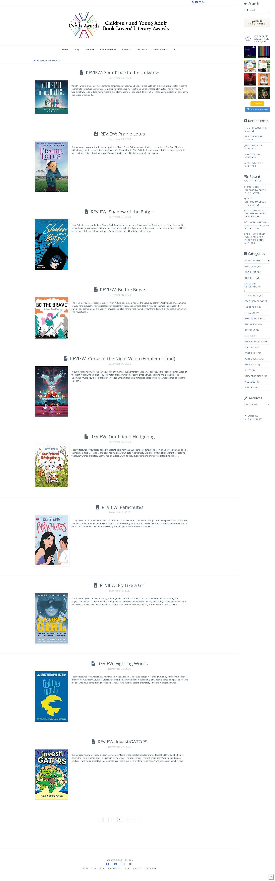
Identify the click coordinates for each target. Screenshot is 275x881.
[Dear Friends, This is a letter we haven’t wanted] (264, 52)
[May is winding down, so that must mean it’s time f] (250, 66)
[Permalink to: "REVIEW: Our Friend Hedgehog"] (51, 465)
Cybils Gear (151, 868)
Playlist (249, 347)
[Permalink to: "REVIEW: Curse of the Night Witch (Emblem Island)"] (51, 391)
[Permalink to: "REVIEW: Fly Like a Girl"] (51, 618)
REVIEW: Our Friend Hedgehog (123, 436)
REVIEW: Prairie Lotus (122, 134)
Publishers (251, 358)
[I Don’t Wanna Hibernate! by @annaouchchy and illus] (264, 79)
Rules (247, 370)
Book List (250, 272)
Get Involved (114, 868)
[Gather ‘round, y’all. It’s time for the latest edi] (264, 66)
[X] (197, 2)
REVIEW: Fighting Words (123, 663)
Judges (248, 330)
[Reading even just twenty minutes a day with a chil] (250, 52)
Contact (137, 868)
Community (251, 295)
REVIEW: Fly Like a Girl (122, 585)
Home (85, 868)
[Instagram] (204, 2)
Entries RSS (253, 415)
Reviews (249, 364)
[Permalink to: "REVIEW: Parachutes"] (51, 540)
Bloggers (250, 266)
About (102, 868)
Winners (249, 387)
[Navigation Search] (175, 51)
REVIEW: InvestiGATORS (123, 741)
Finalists (250, 312)
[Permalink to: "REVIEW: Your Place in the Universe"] (51, 97)
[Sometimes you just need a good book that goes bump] (250, 79)
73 (133, 819)
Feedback (250, 307)
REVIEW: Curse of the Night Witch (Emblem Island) (122, 358)
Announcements (254, 260)
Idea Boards (252, 318)
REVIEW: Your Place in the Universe (122, 72)
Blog (93, 868)
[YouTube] (200, 2)
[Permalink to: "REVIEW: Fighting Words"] (51, 696)
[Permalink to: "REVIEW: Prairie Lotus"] (51, 167)
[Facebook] (193, 2)
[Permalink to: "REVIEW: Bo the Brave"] (51, 317)
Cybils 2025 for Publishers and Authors (256, 225)
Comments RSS (255, 419)
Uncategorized (253, 376)
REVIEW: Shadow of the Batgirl (122, 212)
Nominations (252, 341)
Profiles (249, 353)
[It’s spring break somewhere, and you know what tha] (250, 93)
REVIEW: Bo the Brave (122, 289)
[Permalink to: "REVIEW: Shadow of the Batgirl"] (51, 244)
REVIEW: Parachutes (122, 507)
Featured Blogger (255, 301)
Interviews (251, 324)
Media (248, 335)
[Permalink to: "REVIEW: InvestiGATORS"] (51, 774)
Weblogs (249, 381)
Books (248, 278)
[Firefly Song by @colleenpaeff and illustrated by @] (264, 93)
